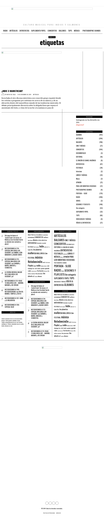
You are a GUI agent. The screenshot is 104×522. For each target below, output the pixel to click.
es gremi (44, 243)
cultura (46, 237)
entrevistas (32, 242)
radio (38, 265)
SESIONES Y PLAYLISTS (83, 204)
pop (35, 266)
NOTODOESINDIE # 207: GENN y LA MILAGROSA (14, 299)
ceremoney (31, 237)
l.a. (49, 247)
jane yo (46, 247)
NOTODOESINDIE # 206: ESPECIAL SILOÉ (12, 306)
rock (48, 266)
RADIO (78, 197)
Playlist (30, 265)
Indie (41, 246)
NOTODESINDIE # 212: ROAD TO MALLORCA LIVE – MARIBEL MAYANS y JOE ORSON (14, 283)
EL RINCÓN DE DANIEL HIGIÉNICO (86, 160)
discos (35, 240)
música (38, 257)
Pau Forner (48, 262)
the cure (45, 271)
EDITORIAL (79, 157)
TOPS (77, 215)
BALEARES (79, 142)
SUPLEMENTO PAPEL (82, 211)
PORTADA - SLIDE (62, 266)
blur (35, 235)
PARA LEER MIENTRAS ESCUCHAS (86, 186)
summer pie (33, 271)
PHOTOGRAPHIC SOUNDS (84, 190)
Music (78, 179)
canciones (45, 235)
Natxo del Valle (11, 94)
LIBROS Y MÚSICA (81, 175)
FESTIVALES (79, 168)
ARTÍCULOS (36, 94)
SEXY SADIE (37, 268)
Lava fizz (30, 249)
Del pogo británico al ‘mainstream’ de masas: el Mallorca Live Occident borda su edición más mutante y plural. (14, 239)
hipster (37, 247)
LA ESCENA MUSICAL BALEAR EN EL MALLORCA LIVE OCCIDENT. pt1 (13, 274)
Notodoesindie (35, 261)
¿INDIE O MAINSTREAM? (12, 91)
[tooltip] (92, 4)
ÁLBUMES (79, 135)
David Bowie (30, 240)
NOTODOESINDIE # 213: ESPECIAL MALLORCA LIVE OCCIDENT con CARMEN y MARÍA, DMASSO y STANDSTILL (12, 263)
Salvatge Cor (31, 268)
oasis (44, 262)
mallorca (32, 253)
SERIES (78, 201)
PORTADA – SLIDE (81, 193)
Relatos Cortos (44, 266)
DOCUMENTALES (81, 153)
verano (36, 276)
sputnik (42, 268)
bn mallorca (39, 235)
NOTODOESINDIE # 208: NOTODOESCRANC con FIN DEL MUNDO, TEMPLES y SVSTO (14, 292)
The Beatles (40, 271)
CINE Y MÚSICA (80, 146)
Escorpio (39, 243)
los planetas (37, 249)
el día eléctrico (42, 240)
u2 (33, 276)
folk (35, 247)
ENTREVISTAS (80, 164)
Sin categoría (80, 208)
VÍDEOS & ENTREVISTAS (83, 222)
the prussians (39, 274)
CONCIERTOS (80, 149)
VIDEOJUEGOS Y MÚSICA (83, 219)
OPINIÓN (78, 182)
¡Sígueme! (80, 125)
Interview (79, 171)
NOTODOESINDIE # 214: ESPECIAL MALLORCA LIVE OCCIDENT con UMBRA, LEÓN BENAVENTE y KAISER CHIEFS (13, 251)
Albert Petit (31, 235)
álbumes (40, 276)
